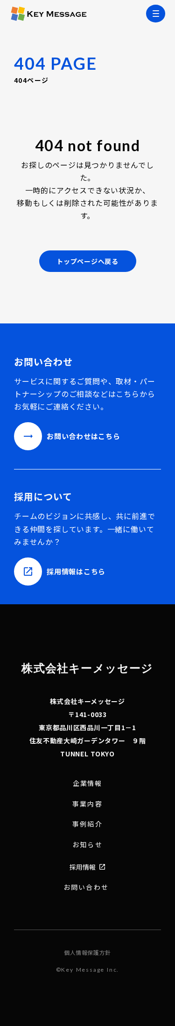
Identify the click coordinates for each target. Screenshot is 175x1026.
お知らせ (87, 844)
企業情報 (88, 783)
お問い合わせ (86, 887)
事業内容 (87, 803)
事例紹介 (87, 824)
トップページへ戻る (87, 261)
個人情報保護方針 (87, 952)
